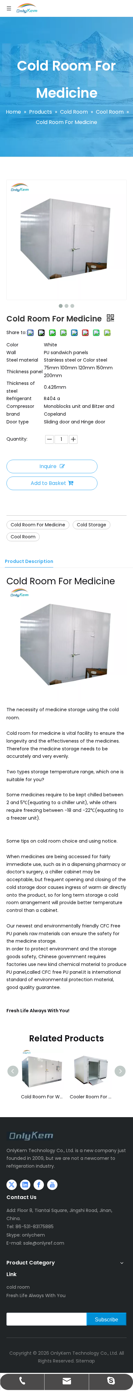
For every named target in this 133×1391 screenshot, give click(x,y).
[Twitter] (11, 1185)
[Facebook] (39, 1185)
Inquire (47, 466)
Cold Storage (91, 525)
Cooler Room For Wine (91, 1097)
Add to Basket (48, 483)
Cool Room (23, 536)
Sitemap (85, 1361)
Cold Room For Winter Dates (42, 1097)
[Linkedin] (25, 1185)
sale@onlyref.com (43, 1243)
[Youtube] (52, 1185)
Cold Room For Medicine (38, 525)
